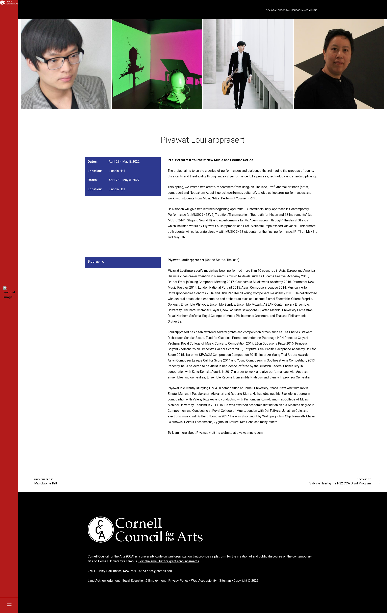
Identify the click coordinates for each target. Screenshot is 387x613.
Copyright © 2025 (246, 581)
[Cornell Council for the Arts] (9, 2)
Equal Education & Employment (144, 581)
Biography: (96, 261)
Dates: (93, 161)
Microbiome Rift (45, 483)
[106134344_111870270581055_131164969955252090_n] (157, 64)
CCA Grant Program (278, 10)
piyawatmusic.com (250, 433)
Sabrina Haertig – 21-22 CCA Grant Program (340, 483)
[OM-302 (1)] (248, 64)
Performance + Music (304, 10)
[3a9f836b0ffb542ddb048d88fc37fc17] (66, 64)
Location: (95, 171)
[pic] (339, 64)
